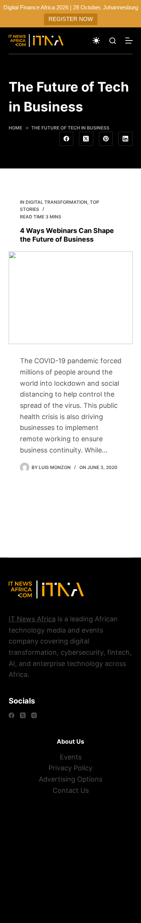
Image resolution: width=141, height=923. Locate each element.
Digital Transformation (56, 202)
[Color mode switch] (96, 40)
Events (71, 757)
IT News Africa (32, 619)
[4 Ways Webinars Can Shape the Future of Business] (71, 297)
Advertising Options (70, 779)
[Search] (112, 41)
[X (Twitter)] (86, 139)
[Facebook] (66, 139)
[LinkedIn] (125, 139)
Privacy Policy (70, 768)
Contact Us (71, 790)
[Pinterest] (106, 139)
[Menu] (129, 40)
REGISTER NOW (71, 19)
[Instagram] (34, 715)
